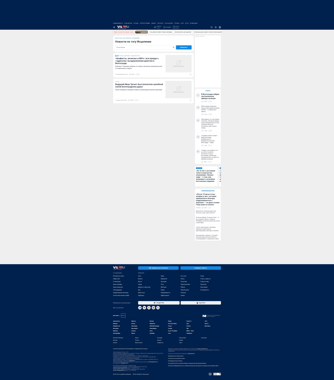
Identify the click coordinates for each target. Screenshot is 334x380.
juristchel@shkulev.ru (153, 361)
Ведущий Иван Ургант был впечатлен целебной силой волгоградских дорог (139, 85)
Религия (183, 292)
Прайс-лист (116, 279)
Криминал (164, 279)
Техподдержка (117, 290)
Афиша (153, 23)
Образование (165, 295)
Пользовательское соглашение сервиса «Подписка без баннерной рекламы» (187, 363)
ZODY (182, 23)
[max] (153, 307)
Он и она (183, 276)
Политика (184, 281)
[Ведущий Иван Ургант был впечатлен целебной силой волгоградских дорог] (179, 89)
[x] (158, 307)
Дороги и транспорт (144, 287)
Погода (136, 23)
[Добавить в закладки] (191, 74)
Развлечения (185, 290)
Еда (139, 290)
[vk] (144, 307)
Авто (139, 276)
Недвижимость (118, 23)
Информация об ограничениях (175, 356)
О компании (117, 281)
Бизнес (140, 279)
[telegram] (140, 307)
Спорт (202, 276)
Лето (162, 284)
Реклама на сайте (118, 276)
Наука (162, 290)
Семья (183, 295)
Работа (183, 287)
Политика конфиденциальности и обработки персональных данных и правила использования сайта (193, 365)
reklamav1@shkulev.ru (202, 348)
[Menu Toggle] (114, 27)
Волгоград (118, 38)
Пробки (177, 23)
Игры (186, 23)
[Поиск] (211, 27)
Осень (182, 279)
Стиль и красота (205, 279)
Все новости (127, 38)
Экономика (203, 287)
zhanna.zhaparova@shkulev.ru (120, 368)
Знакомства (128, 23)
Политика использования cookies (176, 358)
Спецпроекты (204, 290)
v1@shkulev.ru (131, 360)
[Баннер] (141, 32)
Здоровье (141, 295)
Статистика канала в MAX (121, 295)
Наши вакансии (118, 287)
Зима (162, 276)
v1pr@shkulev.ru (191, 353)
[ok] (149, 307)
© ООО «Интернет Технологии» (141, 374)
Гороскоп (160, 23)
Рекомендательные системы (175, 361)
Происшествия (185, 284)
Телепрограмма (145, 23)
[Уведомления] (216, 27)
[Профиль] (220, 27)
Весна (140, 281)
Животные (141, 292)
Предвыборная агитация (120, 292)
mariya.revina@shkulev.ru (119, 370)
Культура (163, 281)
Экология (203, 284)
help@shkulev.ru (124, 363)
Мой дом (163, 287)
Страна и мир (204, 281)
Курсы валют (169, 23)
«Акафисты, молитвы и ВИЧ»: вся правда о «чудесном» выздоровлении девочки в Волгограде (137, 61)
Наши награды (117, 284)
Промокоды (193, 23)
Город (140, 284)
